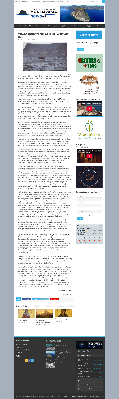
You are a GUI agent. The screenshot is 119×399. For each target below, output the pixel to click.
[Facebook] (91, 2)
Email (78, 209)
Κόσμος (76, 26)
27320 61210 (98, 364)
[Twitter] (93, 2)
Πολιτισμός (51, 26)
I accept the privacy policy (86, 215)
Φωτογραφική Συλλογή (56, 1)
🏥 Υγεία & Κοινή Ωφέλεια (86, 389)
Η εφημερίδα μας (35, 1)
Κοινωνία (42, 26)
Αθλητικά (99, 26)
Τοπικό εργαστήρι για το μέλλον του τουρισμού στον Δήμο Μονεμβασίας (63, 355)
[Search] (103, 1)
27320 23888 (98, 372)
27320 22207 (98, 360)
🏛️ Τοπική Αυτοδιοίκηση (86, 381)
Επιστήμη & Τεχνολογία (64, 26)
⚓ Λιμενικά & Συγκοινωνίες (87, 385)
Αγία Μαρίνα (22, 320)
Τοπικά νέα (19, 26)
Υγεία (82, 26)
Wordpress (75, 396)
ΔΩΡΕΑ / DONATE (89, 34)
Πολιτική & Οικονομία (31, 26)
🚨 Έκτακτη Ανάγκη (84, 355)
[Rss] (90, 2)
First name (80, 196)
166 (100, 376)
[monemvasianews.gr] (36, 12)
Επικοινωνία (45, 1)
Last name (80, 202)
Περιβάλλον (90, 26)
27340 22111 (98, 368)
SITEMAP (66, 1)
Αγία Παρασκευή (61, 319)
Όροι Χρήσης (50, 396)
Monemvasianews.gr (96, 396)
